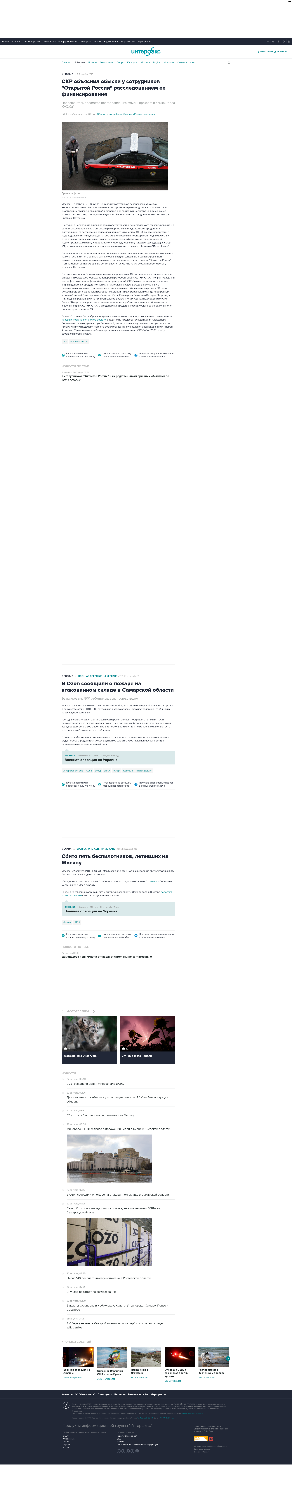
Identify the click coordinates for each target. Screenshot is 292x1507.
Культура (132, 62)
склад (98, 770)
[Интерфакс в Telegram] (123, 1451)
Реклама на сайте (138, 1394)
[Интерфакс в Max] (137, 1451)
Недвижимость (111, 41)
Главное (66, 62)
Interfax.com (50, 41)
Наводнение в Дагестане (139, 1371)
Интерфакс (146, 51)
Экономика (106, 62)
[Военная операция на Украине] (78, 1366)
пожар (116, 770)
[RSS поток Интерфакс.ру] (132, 1451)
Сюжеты (182, 62)
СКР (65, 341)
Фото (193, 62)
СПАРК (66, 1436)
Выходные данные (202, 1449)
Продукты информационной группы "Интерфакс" (107, 1425)
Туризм (97, 41)
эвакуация (128, 770)
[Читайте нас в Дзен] (119, 1451)
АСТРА (66, 1447)
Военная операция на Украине (97, 402)
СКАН (119, 1439)
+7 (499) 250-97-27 (166, 1418)
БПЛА (120, 561)
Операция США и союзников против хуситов (176, 1373)
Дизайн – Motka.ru (202, 1452)
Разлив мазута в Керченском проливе (211, 1371)
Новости (169, 62)
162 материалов (139, 1377)
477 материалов (206, 1377)
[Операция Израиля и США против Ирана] (112, 1367)
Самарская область (73, 561)
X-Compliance (69, 1439)
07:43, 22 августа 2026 (128, 676)
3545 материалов (106, 1379)
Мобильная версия (11, 41)
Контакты (67, 1394)
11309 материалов (72, 1377)
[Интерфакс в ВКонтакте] (128, 1451)
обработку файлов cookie (192, 1413)
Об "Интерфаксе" (32, 41)
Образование (128, 41)
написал (154, 881)
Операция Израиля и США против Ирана (110, 1373)
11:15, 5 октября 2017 (84, 74)
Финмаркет (85, 41)
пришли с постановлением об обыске (84, 319)
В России (80, 62)
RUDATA (120, 1442)
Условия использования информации (210, 1446)
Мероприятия (144, 41)
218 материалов (173, 1380)
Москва (145, 62)
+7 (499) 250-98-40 (145, 1418)
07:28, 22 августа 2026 (128, 402)
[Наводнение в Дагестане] (146, 1366)
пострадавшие (143, 770)
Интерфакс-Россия (67, 41)
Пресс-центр (105, 1394)
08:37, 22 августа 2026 (126, 849)
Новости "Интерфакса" (127, 1436)
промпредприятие (104, 561)
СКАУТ (66, 1442)
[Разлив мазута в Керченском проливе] (213, 1366)
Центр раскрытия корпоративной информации (137, 1444)
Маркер (66, 1444)
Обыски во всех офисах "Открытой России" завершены (126, 114)
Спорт (120, 62)
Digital (156, 62)
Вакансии (119, 1394)
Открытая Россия (79, 341)
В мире (92, 62)
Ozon (89, 561)
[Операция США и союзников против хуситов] (180, 1366)
